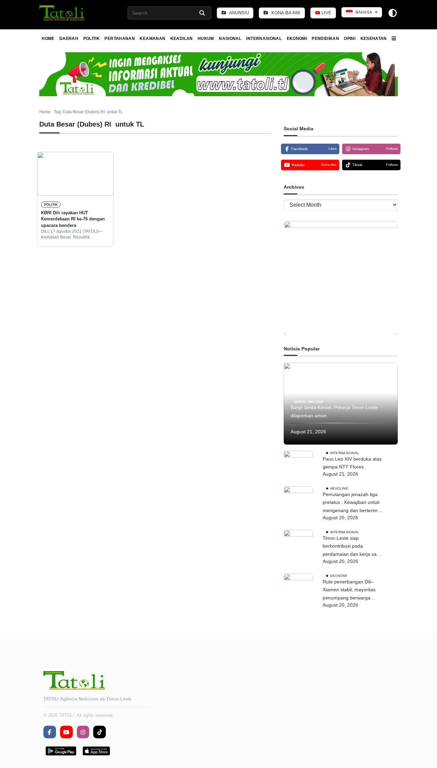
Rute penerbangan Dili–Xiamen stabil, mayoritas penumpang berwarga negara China (349, 590)
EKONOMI (297, 38)
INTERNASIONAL (264, 38)
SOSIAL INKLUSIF (309, 401)
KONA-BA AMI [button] (285, 12)
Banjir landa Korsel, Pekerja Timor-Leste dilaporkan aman (334, 411)
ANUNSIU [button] (238, 12)
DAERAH (68, 38)
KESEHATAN (374, 38)
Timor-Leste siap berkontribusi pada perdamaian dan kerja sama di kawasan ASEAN (353, 547)
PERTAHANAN (119, 38)
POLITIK (91, 38)
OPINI (349, 38)
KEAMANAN (152, 38)
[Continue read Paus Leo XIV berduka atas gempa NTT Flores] (298, 465)
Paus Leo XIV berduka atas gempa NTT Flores (352, 463)
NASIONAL (230, 38)
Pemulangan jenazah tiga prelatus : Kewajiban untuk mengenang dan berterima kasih (351, 503)
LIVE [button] (326, 12)
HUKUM (206, 38)
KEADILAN (181, 38)
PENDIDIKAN (325, 38)
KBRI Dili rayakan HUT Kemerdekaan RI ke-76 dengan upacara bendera (73, 219)
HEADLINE (339, 488)
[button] (62, 13)
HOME (48, 38)
